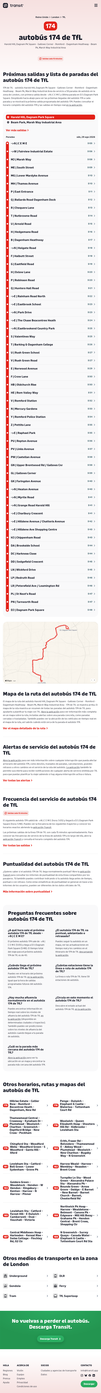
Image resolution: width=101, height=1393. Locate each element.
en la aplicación (74, 105)
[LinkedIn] (94, 1375)
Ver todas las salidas (16, 845)
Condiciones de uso (27, 1386)
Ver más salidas (16, 130)
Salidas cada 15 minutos (52, 58)
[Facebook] (90, 1375)
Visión (20, 1370)
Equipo (20, 1374)
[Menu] (96, 5)
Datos (44, 1374)
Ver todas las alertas (16, 780)
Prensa (6, 1378)
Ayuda (6, 1382)
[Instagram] (82, 1375)
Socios (45, 1365)
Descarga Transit (49, 1338)
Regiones (8, 1370)
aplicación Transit (42, 827)
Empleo (21, 1378)
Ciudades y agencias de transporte (58, 1370)
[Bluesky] (86, 1375)
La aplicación (73, 767)
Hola (6, 1365)
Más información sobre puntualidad (26, 891)
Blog (5, 1374)
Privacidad (22, 1382)
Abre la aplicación (50, 711)
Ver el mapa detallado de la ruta (24, 728)
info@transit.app (89, 1370)
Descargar (89, 1383)
